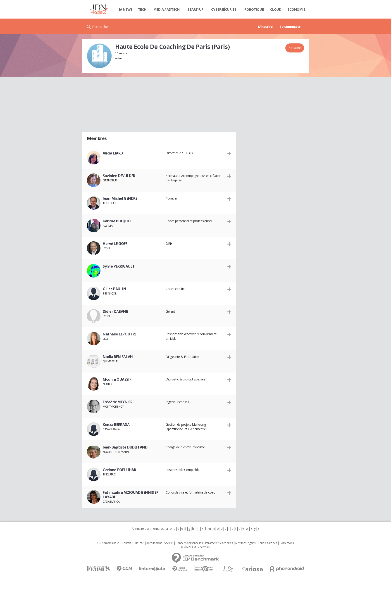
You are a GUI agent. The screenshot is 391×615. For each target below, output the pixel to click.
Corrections (286, 543)
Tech (142, 9)
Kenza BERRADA (116, 424)
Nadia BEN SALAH (118, 356)
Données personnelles (189, 543)
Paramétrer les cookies (219, 543)
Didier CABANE (115, 311)
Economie (296, 9)
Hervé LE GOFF (115, 243)
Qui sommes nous (108, 543)
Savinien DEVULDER (119, 175)
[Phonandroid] (287, 569)
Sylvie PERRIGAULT (119, 266)
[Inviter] (229, 153)
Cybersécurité (223, 9)
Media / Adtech (166, 9)
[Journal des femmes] (98, 569)
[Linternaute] (152, 569)
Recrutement (154, 543)
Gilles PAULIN (114, 288)
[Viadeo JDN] (227, 569)
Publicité (139, 543)
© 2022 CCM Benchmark (195, 547)
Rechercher (100, 26)
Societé (168, 543)
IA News (126, 9)
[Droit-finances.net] (179, 569)
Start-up (195, 9)
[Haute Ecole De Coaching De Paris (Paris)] (99, 55)
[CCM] (124, 569)
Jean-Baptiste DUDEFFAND (125, 447)
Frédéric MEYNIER (117, 401)
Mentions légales (245, 543)
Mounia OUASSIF (117, 379)
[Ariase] (252, 568)
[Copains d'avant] (204, 569)
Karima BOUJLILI (117, 220)
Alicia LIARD (113, 153)
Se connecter (290, 26)
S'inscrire (265, 26)
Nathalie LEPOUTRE (119, 334)
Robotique (254, 9)
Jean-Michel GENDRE (120, 198)
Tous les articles (267, 543)
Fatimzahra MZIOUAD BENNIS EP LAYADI (130, 494)
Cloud (275, 9)
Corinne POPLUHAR (119, 469)
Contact (126, 543)
